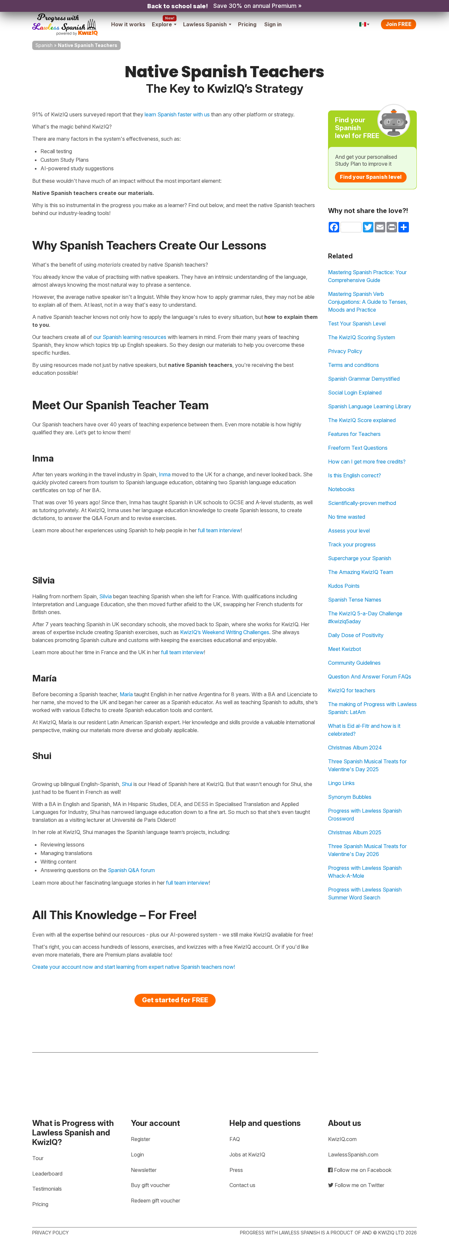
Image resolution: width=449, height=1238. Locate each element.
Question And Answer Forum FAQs (369, 676)
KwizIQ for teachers (351, 690)
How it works (128, 24)
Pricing (247, 24)
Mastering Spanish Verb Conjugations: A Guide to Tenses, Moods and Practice (367, 302)
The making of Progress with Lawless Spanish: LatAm (372, 708)
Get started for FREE (175, 1000)
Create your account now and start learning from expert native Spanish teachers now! (133, 967)
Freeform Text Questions (358, 447)
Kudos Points (344, 586)
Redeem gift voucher (155, 1200)
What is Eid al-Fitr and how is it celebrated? (364, 730)
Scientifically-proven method (362, 503)
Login (137, 1154)
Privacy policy (50, 1232)
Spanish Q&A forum (131, 870)
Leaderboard (47, 1173)
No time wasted (346, 516)
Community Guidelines (354, 662)
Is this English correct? (354, 475)
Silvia (105, 596)
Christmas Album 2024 (355, 747)
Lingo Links (341, 783)
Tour (37, 1158)
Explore (162, 24)
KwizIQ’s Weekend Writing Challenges (224, 632)
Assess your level (349, 530)
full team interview (219, 530)
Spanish (44, 45)
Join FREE (399, 24)
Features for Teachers (354, 434)
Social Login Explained (355, 392)
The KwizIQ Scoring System (361, 337)
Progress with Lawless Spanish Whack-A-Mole (365, 872)
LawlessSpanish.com (353, 1154)
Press (236, 1170)
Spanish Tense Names (354, 599)
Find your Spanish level (371, 177)
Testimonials (47, 1188)
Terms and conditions (353, 365)
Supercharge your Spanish (359, 558)
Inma (165, 474)
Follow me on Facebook (362, 1170)
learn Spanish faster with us (177, 114)
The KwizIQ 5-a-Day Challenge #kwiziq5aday (365, 617)
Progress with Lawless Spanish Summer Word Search (365, 893)
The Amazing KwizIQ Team (360, 572)
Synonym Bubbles (349, 797)
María (126, 694)
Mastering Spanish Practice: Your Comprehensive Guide (367, 276)
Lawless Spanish (205, 24)
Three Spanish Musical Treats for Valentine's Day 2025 (367, 765)
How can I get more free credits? (367, 461)
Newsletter (143, 1170)
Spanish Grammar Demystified (364, 378)
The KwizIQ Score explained (362, 420)
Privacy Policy (345, 351)
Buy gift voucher (150, 1185)
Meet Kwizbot (344, 649)
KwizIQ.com (342, 1139)
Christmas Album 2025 (354, 832)
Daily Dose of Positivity (356, 635)
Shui (127, 784)
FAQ (234, 1139)
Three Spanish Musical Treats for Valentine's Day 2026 (367, 850)
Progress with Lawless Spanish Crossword (365, 814)
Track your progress (352, 544)
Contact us (242, 1185)
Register (140, 1139)
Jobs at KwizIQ (247, 1154)
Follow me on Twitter (358, 1185)
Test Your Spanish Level (357, 323)
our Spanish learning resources (129, 337)
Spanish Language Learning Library (369, 406)
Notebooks (341, 489)
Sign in (273, 24)
